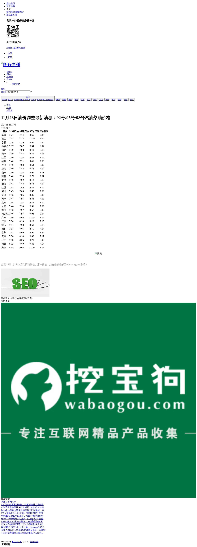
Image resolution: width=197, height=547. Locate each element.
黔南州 (39, 100)
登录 (10, 57)
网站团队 (16, 84)
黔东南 (45, 100)
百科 (132, 100)
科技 (64, 100)
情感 (119, 100)
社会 (8, 107)
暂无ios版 (20, 48)
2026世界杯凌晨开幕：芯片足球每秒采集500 (22, 524)
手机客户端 (11, 15)
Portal (9, 72)
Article (9, 76)
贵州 (28, 97)
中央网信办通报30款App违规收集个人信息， (22, 533)
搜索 (3, 92)
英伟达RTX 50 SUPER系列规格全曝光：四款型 (23, 530)
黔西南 (50, 100)
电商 (70, 100)
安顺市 (16, 100)
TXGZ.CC (17, 541)
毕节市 (27, 100)
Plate (8, 74)
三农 (101, 100)
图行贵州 (34, 541)
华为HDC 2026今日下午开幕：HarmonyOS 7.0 (22, 527)
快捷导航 (10, 6)
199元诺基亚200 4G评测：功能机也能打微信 (22, 513)
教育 (95, 100)
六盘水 (33, 100)
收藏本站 (19, 12)
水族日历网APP (8, 502)
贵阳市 (4, 100)
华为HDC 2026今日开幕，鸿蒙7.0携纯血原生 (22, 516)
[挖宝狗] (98, 497)
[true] (31, 91)
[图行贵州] (10, 64)
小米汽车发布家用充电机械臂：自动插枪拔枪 (22, 507)
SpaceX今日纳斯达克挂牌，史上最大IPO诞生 (22, 519)
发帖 (3, 89)
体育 (113, 100)
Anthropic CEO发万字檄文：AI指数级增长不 (22, 521)
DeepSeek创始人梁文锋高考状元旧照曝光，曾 (22, 510)
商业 (125, 100)
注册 (10, 53)
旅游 (76, 100)
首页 (8, 105)
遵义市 (10, 100)
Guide (9, 79)
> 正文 (9, 110)
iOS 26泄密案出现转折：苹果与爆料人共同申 (22, 504)
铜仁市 (22, 100)
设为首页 (10, 12)
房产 (107, 100)
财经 (58, 100)
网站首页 (10, 3)
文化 (88, 100)
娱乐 (82, 100)
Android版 (11, 48)
